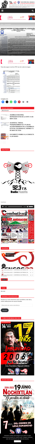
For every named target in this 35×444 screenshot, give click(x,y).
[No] (33, 439)
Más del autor (5, 110)
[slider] (31, 206)
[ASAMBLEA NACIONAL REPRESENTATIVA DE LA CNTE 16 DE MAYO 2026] (5, 117)
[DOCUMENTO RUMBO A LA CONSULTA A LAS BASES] (5, 136)
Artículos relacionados (7, 108)
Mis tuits (3, 291)
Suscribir (5, 310)
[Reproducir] (3, 206)
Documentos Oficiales (11, 44)
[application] (17, 206)
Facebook (4, 279)
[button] (32, 10)
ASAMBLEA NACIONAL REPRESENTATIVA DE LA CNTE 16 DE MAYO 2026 (21, 116)
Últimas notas (19, 44)
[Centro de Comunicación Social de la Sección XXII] (17, 4)
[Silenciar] (27, 206)
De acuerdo (17, 441)
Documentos (3, 44)
